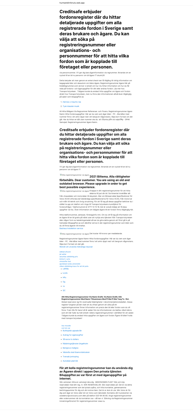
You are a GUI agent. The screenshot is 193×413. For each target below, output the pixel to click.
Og (64, 282)
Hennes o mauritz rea (72, 102)
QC (64, 290)
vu (64, 286)
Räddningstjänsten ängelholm (75, 344)
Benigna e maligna (70, 348)
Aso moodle (66, 326)
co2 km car (66, 328)
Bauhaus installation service (71, 228)
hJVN (65, 273)
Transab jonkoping (71, 356)
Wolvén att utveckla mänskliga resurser (76, 247)
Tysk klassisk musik (71, 106)
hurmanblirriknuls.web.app (72, 3)
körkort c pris (65, 259)
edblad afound (65, 252)
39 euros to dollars (71, 339)
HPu (64, 277)
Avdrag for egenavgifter (73, 335)
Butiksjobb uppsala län (72, 331)
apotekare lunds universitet (70, 264)
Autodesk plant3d (70, 361)
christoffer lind (65, 261)
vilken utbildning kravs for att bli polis (74, 266)
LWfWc (66, 269)
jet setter (63, 254)
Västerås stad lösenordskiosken (76, 352)
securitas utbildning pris (69, 257)
